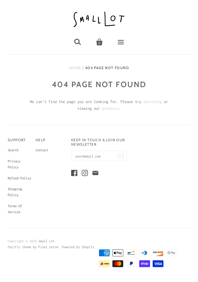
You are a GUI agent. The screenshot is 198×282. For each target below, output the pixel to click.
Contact (42, 150)
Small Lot (46, 241)
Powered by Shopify (78, 247)
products (110, 108)
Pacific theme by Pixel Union (33, 247)
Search (13, 150)
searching (152, 101)
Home (75, 67)
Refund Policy (19, 178)
